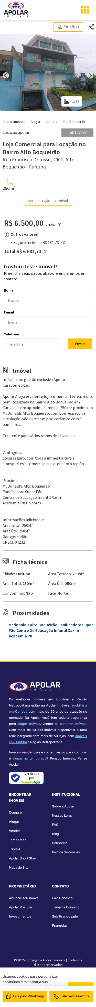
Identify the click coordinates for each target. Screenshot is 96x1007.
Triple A (14, 849)
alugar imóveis (28, 724)
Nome (9, 290)
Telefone (11, 334)
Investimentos (20, 916)
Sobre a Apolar (63, 806)
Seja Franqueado (65, 916)
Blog (55, 834)
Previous (6, 72)
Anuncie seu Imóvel (24, 898)
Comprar (16, 812)
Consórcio (59, 843)
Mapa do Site (18, 867)
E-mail (9, 312)
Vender (14, 831)
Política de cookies (66, 852)
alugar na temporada (29, 758)
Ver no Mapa (71, 27)
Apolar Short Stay (22, 858)
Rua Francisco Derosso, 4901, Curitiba (38, 163)
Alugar (14, 821)
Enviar (80, 343)
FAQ (55, 825)
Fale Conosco (62, 898)
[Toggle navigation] (85, 10)
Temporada (17, 840)
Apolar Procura (20, 907)
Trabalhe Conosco (65, 907)
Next (90, 72)
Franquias (60, 925)
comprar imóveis (73, 724)
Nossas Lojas (62, 815)
